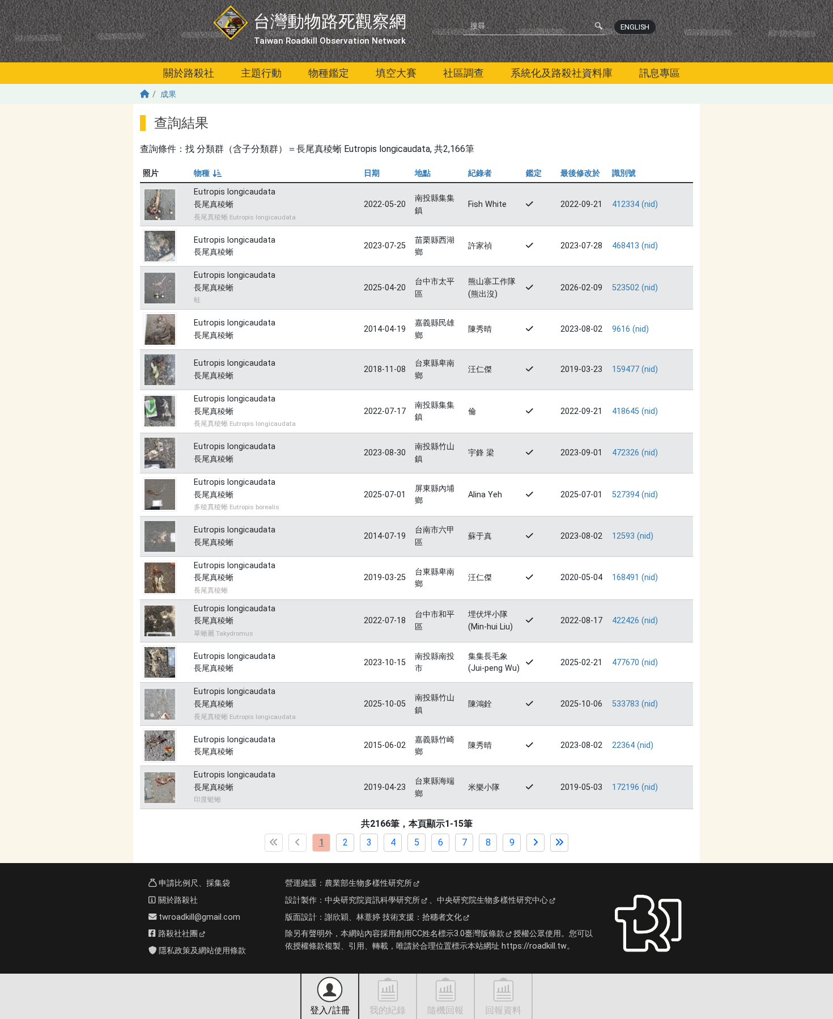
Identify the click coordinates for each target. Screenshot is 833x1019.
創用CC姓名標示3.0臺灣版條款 (450, 933)
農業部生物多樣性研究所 (368, 883)
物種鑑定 (328, 73)
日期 (372, 173)
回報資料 (503, 1010)
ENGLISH (634, 27)
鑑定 (534, 173)
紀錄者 (480, 173)
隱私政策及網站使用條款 (201, 950)
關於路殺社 (188, 73)
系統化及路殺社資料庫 (562, 73)
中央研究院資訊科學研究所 (372, 900)
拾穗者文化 (442, 917)
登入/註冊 (330, 1010)
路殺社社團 (177, 933)
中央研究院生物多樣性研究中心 (492, 900)
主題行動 (261, 73)
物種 (207, 173)
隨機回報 (445, 1010)
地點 (423, 173)
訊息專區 (659, 73)
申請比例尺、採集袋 (193, 883)
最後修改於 (580, 173)
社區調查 (463, 73)
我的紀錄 (387, 1010)
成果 (168, 94)
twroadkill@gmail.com (198, 917)
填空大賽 (396, 73)
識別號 (624, 173)
